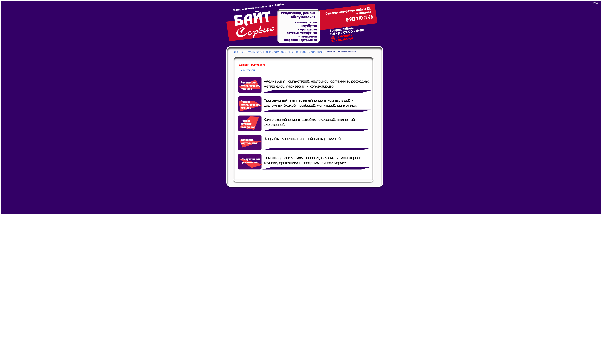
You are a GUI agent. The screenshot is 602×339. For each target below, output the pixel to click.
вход (595, 2)
